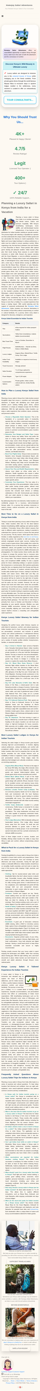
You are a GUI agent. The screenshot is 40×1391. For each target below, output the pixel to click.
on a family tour (17, 1342)
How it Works (20, 1381)
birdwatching (34, 1209)
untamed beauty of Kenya (22, 76)
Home (12, 1381)
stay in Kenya (7, 1342)
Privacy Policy (10, 1383)
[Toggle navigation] (2, 16)
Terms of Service (31, 1381)
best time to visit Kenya (30, 537)
